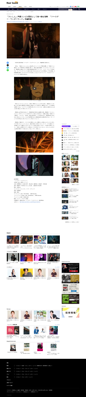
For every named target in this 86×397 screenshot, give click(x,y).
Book (30, 6)
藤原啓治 (21, 21)
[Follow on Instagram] (73, 7)
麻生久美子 (10, 21)
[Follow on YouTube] (75, 7)
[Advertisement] (51, 2)
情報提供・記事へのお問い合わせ (31, 390)
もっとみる (57, 324)
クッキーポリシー (19, 391)
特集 (9, 9)
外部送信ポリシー (26, 391)
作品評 (23, 365)
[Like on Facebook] (70, 7)
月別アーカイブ (9, 382)
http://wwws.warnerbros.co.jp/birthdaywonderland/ (30, 202)
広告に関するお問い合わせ (43, 390)
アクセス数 (66, 126)
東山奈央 (40, 21)
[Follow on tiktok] (77, 7)
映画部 (70, 9)
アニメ (33, 9)
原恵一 (24, 21)
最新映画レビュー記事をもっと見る (71, 222)
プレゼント (45, 9)
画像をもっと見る (75, 184)
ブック (76, 9)
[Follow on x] (72, 7)
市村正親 (17, 21)
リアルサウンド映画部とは (12, 390)
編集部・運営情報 (20, 390)
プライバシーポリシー (11, 391)
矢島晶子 (27, 21)
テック (76, 8)
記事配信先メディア (34, 391)
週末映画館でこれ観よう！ (48, 365)
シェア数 (75, 126)
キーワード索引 (9, 385)
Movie (20, 6)
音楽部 (71, 8)
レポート (30, 365)
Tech (25, 6)
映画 (13, 9)
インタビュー (18, 365)
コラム (26, 365)
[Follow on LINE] (78, 7)
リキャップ (27, 368)
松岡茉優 (14, 21)
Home (9, 6)
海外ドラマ (26, 9)
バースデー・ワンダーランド (33, 21)
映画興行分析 (39, 365)
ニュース (34, 365)
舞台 (38, 9)
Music (14, 6)
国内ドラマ (19, 9)
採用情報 (50, 390)
